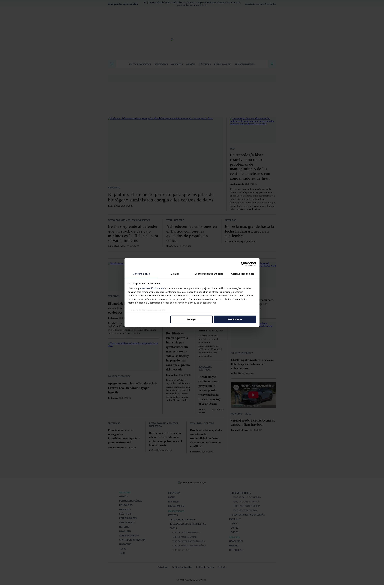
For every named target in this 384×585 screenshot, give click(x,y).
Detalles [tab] (175, 273)
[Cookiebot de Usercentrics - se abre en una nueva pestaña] (243, 264)
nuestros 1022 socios (152, 288)
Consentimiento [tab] (141, 273)
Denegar (191, 319)
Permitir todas (235, 319)
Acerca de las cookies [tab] (242, 273)
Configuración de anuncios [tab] (209, 273)
